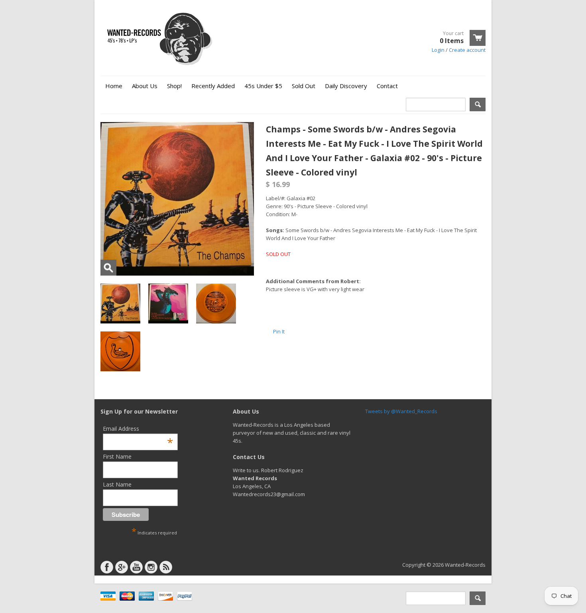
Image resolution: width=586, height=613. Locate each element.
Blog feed (165, 567)
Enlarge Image (108, 268)
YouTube (136, 567)
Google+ (121, 567)
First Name (117, 456)
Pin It (279, 331)
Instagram (151, 567)
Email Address (138, 428)
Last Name (117, 484)
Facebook (106, 567)
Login (438, 49)
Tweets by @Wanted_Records (401, 411)
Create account (467, 49)
